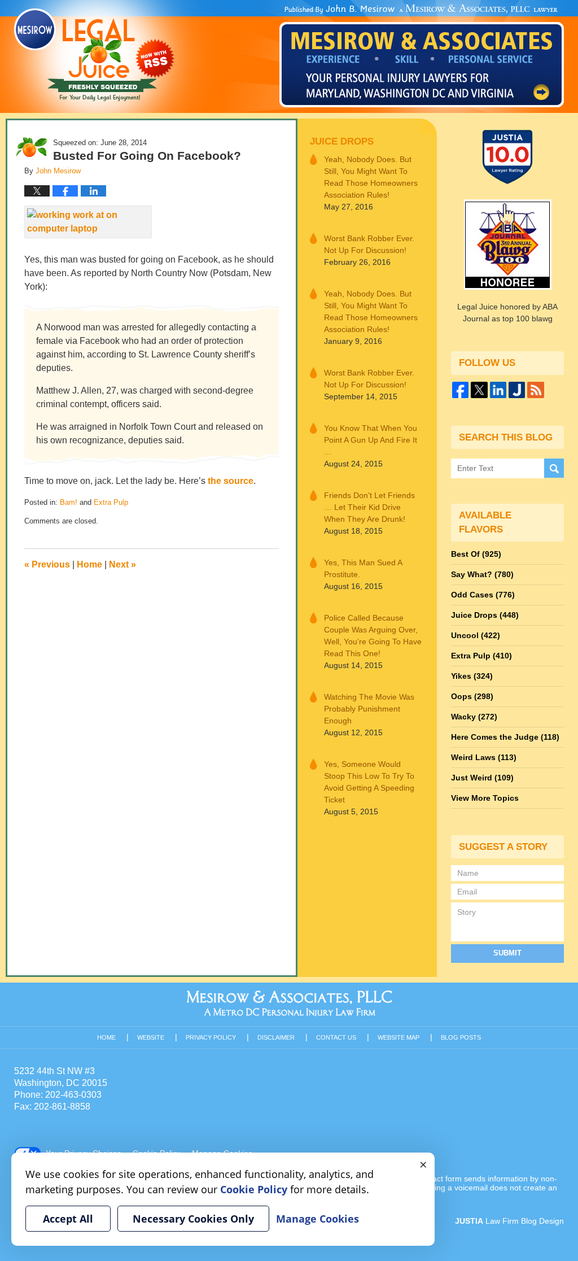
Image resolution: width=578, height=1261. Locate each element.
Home (89, 564)
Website (150, 1037)
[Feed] (535, 390)
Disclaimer (276, 1037)
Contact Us (336, 1037)
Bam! (68, 502)
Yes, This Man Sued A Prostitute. (363, 568)
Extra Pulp (111, 502)
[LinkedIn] (498, 390)
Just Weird (482, 777)
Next (122, 564)
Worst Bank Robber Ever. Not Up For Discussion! (369, 244)
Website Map (398, 1037)
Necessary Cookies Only (193, 1218)
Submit (507, 953)
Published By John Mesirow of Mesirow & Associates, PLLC (421, 56)
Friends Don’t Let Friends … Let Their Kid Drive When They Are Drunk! (369, 507)
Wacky (474, 716)
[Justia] (516, 390)
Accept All (68, 1218)
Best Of (476, 553)
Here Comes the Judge (505, 736)
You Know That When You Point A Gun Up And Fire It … (370, 440)
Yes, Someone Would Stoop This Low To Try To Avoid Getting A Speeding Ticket (369, 782)
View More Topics (485, 797)
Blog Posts (461, 1037)
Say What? (482, 574)
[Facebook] (460, 390)
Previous (47, 564)
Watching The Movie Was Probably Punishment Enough (369, 708)
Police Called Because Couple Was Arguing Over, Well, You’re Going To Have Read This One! (373, 635)
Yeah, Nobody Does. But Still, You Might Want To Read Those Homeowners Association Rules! (371, 177)
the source (230, 481)
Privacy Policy (211, 1037)
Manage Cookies (317, 1218)
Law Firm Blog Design (509, 1220)
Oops (472, 696)
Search (554, 468)
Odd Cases (483, 594)
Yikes (472, 675)
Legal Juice (94, 54)
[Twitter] (479, 390)
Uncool (475, 635)
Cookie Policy (253, 1189)
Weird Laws (483, 757)
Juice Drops (342, 141)
